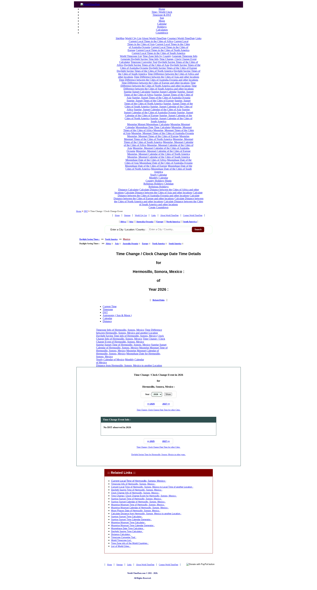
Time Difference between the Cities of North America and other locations (158, 84)
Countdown (162, 32)
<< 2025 (151, 404)
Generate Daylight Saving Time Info (140, 59)
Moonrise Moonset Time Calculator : (128, 522)
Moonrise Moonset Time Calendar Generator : (133, 525)
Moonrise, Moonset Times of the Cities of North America (157, 138)
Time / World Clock (162, 12)
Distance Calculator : (121, 534)
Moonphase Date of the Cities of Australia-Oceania (166, 163)
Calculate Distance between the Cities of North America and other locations (159, 200)
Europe (159, 221)
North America (173, 221)
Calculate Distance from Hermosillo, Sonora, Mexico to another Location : (146, 513)
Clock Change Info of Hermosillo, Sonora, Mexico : (135, 493)
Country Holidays (155, 180)
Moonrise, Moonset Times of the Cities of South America (158, 141)
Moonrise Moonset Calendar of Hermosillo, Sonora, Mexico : (140, 507)
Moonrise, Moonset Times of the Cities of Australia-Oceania (162, 133)
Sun (162, 17)
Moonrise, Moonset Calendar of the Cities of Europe (163, 151)
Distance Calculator (128, 189)
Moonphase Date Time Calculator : (127, 528)
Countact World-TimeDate (181, 38)
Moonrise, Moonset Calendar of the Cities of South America (158, 157)
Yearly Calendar (158, 174)
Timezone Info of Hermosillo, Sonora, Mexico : (133, 484)
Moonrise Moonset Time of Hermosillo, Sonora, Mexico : (138, 504)
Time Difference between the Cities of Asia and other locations (166, 76)
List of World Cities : (121, 546)
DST (86, 211)
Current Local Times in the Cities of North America (162, 50)
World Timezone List (131, 56)
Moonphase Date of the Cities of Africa (145, 160)
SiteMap (120, 38)
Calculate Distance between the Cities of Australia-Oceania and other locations (160, 194)
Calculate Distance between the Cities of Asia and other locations (158, 192)
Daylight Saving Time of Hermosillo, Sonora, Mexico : (136, 490)
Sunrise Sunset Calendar (164, 91)
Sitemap (127, 215)
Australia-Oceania (144, 221)
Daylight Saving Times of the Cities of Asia (146, 65)
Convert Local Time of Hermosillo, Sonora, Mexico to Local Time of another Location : (152, 487)
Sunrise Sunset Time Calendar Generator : (131, 519)
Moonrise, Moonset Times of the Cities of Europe (153, 136)
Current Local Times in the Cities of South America (158, 53)
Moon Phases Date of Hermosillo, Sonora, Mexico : (135, 510)
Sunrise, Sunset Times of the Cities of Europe (150, 100)
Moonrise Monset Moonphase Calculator (148, 124)
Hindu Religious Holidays (157, 182)
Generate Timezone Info (184, 56)
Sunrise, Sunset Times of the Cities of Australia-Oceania (161, 97)
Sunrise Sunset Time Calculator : (127, 516)
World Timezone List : (121, 540)
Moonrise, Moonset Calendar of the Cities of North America (158, 154)
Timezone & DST (162, 15)
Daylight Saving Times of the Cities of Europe (173, 68)
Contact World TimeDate (192, 215)
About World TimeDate (169, 215)
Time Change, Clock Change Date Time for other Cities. (158, 410)
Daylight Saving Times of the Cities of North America (145, 71)
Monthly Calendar (158, 177)
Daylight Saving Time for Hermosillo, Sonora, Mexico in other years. (158, 454)
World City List (133, 38)
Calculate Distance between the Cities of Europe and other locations (156, 197)
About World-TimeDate (154, 38)
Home (162, 9)
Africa (123, 221)
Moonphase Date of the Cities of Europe (146, 165)
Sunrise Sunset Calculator (137, 91)
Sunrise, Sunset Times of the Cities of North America (157, 102)
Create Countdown (158, 207)
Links (198, 38)
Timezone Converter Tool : (123, 537)
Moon (162, 20)
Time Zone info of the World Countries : (130, 543)
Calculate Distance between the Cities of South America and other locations (171, 203)
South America (190, 221)
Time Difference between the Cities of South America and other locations (160, 87)
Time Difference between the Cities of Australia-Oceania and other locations (158, 79)
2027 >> (166, 404)
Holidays (162, 26)
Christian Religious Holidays (161, 185)
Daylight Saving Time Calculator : (127, 531)
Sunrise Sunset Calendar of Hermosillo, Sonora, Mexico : (138, 502)
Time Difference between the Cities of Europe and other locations (156, 82)
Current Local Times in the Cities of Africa (151, 41)
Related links (159, 300)
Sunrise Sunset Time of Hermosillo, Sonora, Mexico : (136, 499)
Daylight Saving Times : (89, 239)
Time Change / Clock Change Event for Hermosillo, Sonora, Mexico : (144, 496)
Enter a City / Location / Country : (128, 229)
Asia (131, 221)
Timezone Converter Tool (144, 62)
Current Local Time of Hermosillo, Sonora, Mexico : (138, 481)
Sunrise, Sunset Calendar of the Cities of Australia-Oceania (157, 111)
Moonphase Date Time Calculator (153, 127)
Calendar (162, 23)
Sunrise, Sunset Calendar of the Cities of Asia (157, 109)
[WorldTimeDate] (90, 3)
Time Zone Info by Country (156, 56)
